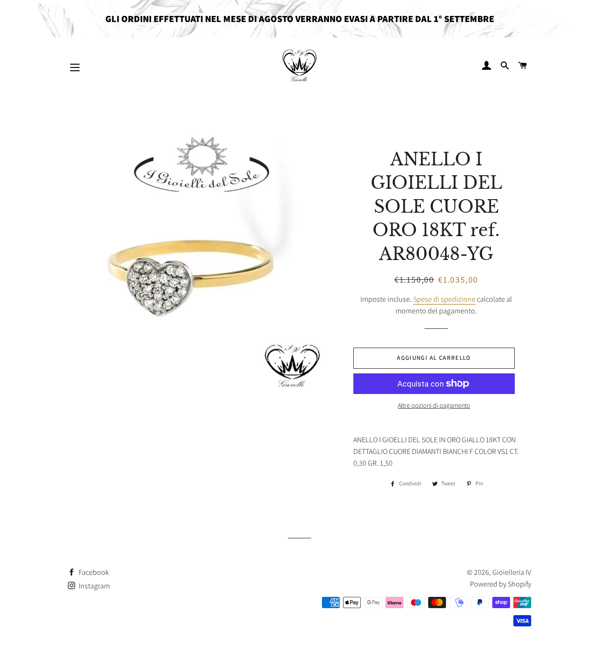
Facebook (93, 572)
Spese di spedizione (444, 299)
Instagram (93, 586)
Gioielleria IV (511, 572)
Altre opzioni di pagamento (434, 405)
